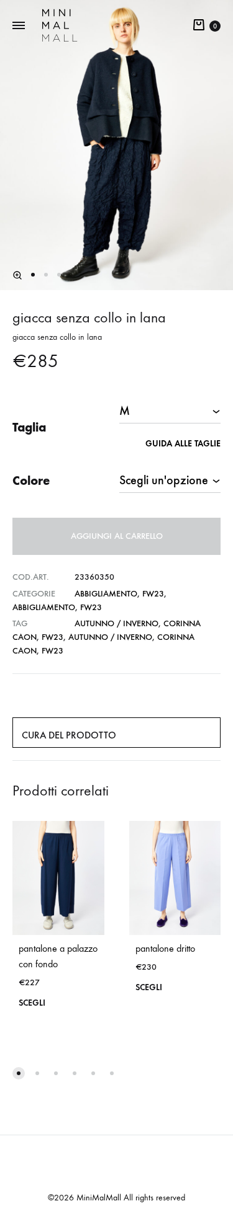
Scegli (32, 1003)
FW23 (153, 593)
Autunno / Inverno (116, 623)
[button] (17, 275)
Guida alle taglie (183, 443)
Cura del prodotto (69, 735)
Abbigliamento (106, 593)
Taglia (29, 427)
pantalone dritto (165, 948)
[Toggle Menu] (18, 26)
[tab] (116, 732)
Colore (31, 480)
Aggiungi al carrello (117, 536)
